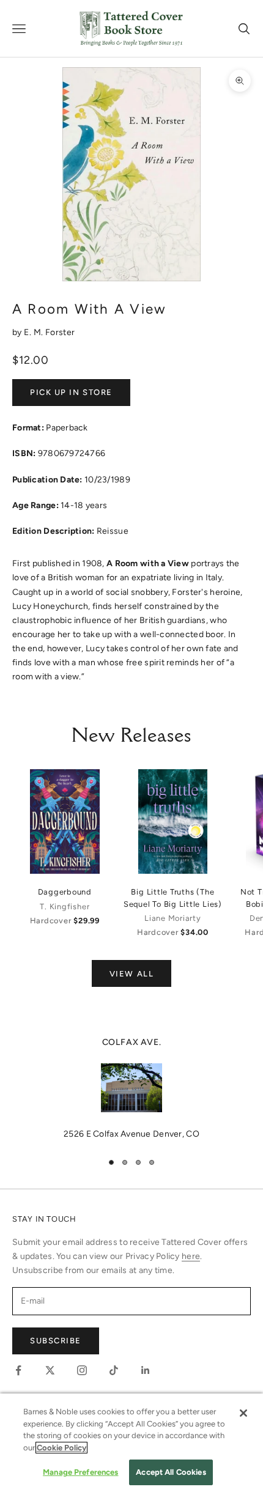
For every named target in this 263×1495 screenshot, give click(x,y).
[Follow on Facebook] (18, 1370)
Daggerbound (65, 891)
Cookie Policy (61, 1447)
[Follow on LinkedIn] (145, 1370)
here (191, 1256)
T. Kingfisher (64, 906)
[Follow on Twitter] (50, 1370)
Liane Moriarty (172, 918)
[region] (131, 1088)
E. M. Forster (49, 332)
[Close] (243, 1413)
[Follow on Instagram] (82, 1370)
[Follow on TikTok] (114, 1370)
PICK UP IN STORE (71, 392)
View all (131, 973)
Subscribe (55, 1340)
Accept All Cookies (171, 1472)
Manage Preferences (80, 1472)
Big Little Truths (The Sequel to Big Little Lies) (173, 897)
